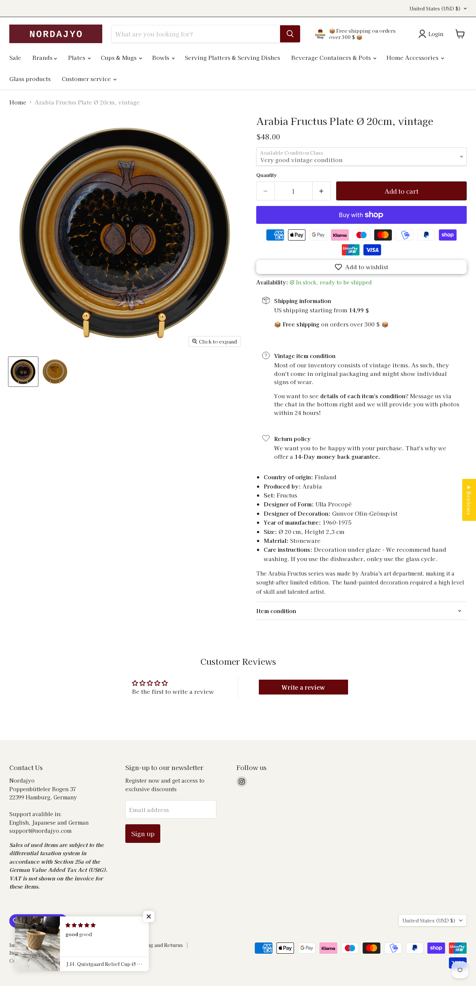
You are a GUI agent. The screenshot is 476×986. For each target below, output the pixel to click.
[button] (361, 267)
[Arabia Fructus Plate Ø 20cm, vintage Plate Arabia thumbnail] (23, 371)
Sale (15, 57)
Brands (43, 57)
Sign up (142, 833)
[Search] (290, 33)
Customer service (87, 79)
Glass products (30, 79)
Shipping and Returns (157, 944)
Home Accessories (413, 57)
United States (435, 8)
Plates (77, 57)
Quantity (266, 175)
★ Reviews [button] (469, 500)
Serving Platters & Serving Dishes (232, 57)
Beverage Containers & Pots (331, 57)
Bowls (161, 57)
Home (17, 102)
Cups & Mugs (119, 57)
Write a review (303, 687)
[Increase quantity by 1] (322, 190)
